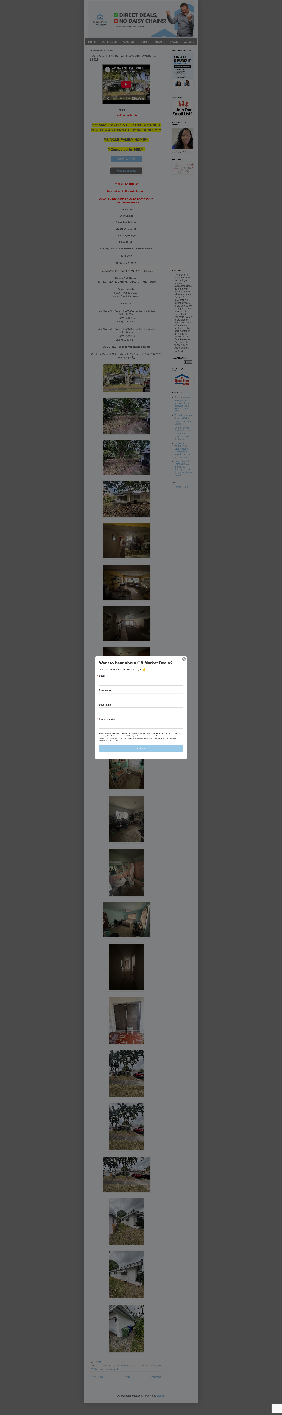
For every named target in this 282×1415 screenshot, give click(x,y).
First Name (105, 690)
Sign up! (141, 748)
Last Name (105, 704)
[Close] (184, 659)
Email (102, 676)
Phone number (107, 719)
